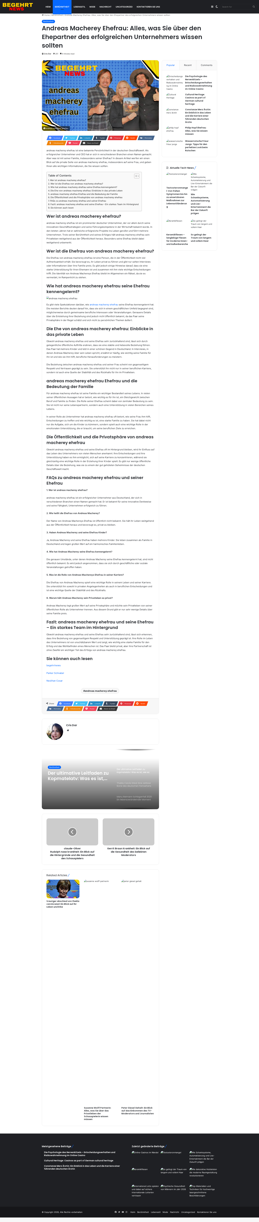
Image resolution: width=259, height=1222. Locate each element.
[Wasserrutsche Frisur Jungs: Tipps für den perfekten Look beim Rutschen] (174, 145)
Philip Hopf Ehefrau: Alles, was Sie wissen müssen (196, 130)
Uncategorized (124, 7)
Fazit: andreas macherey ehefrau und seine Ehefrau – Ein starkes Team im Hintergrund (95, 204)
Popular (171, 65)
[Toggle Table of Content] (135, 176)
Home (47, 15)
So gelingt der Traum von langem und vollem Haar (201, 237)
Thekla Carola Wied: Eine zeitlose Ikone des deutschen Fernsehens (76, 775)
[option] (100, 779)
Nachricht (106, 7)
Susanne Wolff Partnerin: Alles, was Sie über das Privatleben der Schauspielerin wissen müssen (97, 1113)
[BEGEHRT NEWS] (21, 7)
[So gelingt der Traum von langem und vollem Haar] (202, 225)
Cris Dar (47, 54)
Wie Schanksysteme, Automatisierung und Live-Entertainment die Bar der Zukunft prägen (201, 204)
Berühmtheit (62, 7)
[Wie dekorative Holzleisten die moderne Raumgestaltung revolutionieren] (203, 1175)
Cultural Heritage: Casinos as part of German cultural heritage (195, 99)
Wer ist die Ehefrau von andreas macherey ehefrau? (77, 183)
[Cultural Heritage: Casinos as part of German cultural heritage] (174, 98)
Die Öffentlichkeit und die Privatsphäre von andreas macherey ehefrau (86, 197)
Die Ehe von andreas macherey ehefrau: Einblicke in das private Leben (87, 190)
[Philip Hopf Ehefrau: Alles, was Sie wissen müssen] (174, 131)
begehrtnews (53, 665)
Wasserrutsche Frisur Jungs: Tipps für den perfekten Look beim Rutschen (196, 146)
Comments (206, 65)
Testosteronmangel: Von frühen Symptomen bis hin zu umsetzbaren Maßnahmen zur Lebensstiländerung (177, 197)
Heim (48, 7)
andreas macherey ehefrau (104, 304)
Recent (188, 65)
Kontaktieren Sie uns (148, 7)
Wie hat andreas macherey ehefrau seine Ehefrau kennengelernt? (84, 187)
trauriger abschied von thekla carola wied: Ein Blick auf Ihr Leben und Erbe (62, 904)
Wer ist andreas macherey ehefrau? (68, 180)
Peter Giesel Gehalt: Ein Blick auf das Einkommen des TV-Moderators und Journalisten (137, 1110)
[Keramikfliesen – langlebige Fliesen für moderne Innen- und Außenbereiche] (177, 225)
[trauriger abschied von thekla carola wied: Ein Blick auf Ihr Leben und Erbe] (62, 889)
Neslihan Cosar (54, 680)
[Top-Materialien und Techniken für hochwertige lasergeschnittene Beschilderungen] (203, 1192)
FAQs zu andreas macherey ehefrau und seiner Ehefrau (78, 200)
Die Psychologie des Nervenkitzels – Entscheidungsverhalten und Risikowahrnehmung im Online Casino (198, 82)
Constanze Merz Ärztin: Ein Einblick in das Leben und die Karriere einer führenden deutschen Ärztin (198, 116)
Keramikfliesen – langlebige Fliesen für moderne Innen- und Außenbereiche (177, 239)
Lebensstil (79, 7)
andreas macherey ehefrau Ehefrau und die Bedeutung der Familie (84, 194)
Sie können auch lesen (62, 207)
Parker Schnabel (55, 673)
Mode (92, 7)
